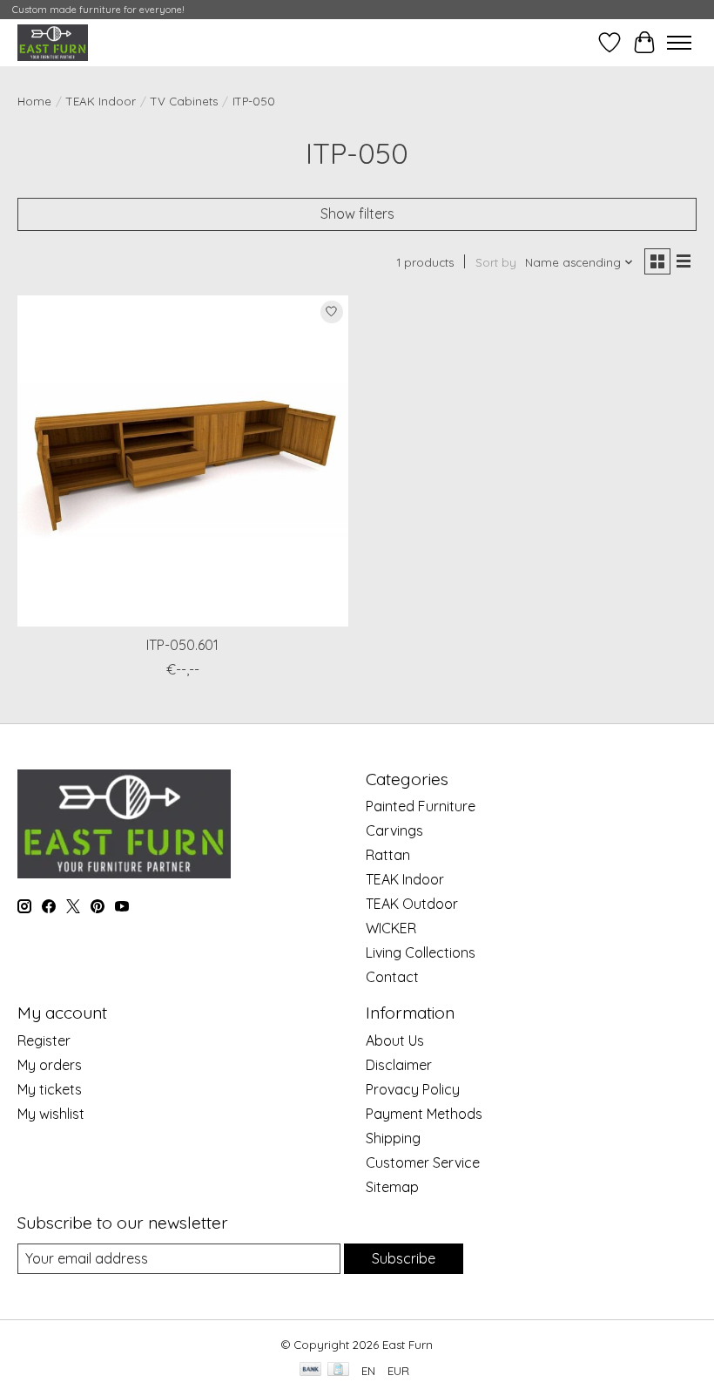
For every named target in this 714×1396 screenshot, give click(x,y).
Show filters (357, 213)
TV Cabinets (184, 101)
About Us (395, 1040)
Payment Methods (424, 1113)
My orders (49, 1065)
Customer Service (423, 1162)
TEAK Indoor (101, 101)
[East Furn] (52, 42)
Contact (392, 977)
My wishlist (50, 1113)
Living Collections (420, 952)
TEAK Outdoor (412, 903)
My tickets (49, 1089)
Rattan (388, 855)
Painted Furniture (420, 806)
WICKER (391, 928)
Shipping (393, 1138)
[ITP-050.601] (182, 461)
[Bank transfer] (311, 1370)
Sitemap (392, 1187)
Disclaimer (399, 1065)
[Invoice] (338, 1370)
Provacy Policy (413, 1089)
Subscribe (403, 1258)
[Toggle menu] (679, 42)
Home (34, 101)
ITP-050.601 (182, 645)
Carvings (394, 830)
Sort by (495, 262)
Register (44, 1040)
